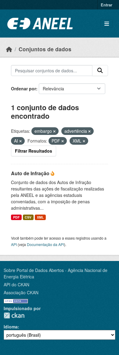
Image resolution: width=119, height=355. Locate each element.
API (14, 244)
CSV (28, 217)
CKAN (14, 315)
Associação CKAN (21, 292)
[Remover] (54, 131)
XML (40, 217)
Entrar (106, 5)
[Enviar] (100, 70)
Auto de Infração (31, 173)
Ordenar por (23, 88)
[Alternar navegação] (106, 23)
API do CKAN (16, 284)
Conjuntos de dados (45, 49)
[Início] (9, 49)
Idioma (11, 327)
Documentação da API (45, 244)
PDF (16, 217)
